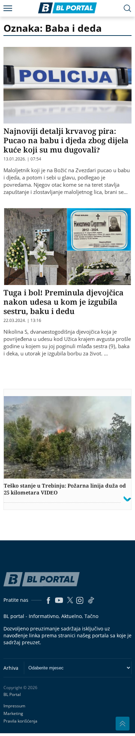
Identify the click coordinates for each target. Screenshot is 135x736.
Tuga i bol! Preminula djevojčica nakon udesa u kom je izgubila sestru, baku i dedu (63, 301)
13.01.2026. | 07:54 (22, 159)
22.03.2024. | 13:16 (22, 320)
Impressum (14, 706)
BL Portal (12, 695)
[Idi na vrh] (122, 723)
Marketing (13, 713)
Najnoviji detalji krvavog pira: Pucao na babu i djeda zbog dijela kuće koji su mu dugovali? (65, 140)
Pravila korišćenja (20, 721)
